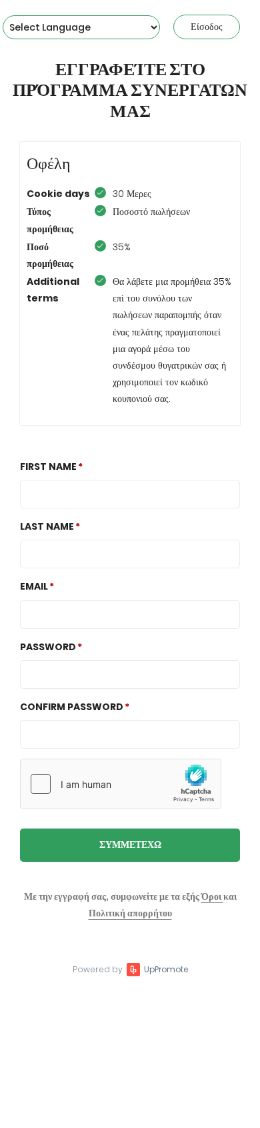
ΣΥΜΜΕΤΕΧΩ (130, 844)
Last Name (47, 526)
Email (34, 586)
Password (48, 647)
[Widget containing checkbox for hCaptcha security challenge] (120, 784)
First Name (48, 466)
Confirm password (71, 706)
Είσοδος (207, 26)
